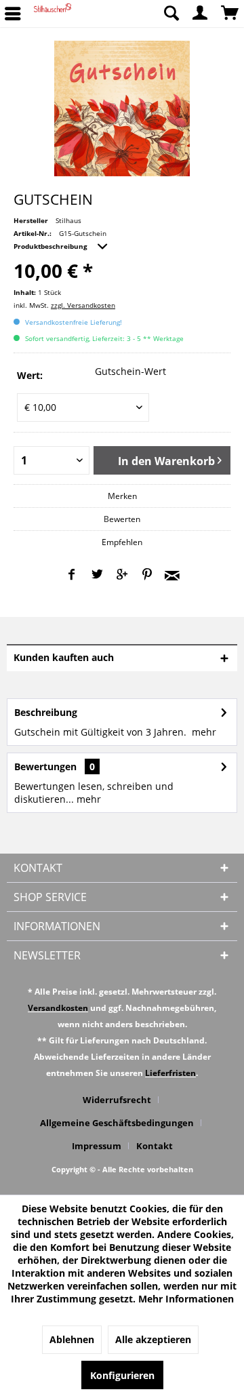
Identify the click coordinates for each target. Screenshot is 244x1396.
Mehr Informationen (186, 1298)
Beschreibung (45, 712)
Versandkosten (58, 1008)
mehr (204, 731)
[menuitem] (170, 13)
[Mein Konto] (200, 13)
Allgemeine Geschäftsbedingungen (117, 1123)
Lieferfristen (170, 1073)
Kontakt (154, 1146)
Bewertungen (45, 766)
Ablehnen (71, 1339)
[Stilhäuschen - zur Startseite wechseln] (52, 13)
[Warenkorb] (230, 13)
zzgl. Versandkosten (83, 305)
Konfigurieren (122, 1375)
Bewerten (122, 519)
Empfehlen (122, 542)
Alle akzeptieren (153, 1339)
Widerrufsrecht (117, 1100)
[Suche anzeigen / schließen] (170, 13)
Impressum (96, 1146)
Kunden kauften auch (64, 657)
